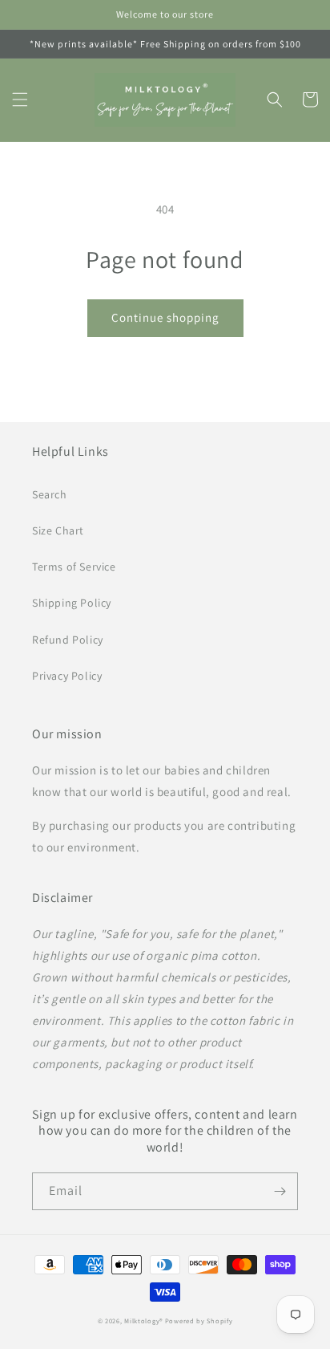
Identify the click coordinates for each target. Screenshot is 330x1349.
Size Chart (58, 530)
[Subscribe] (279, 1191)
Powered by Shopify (199, 1320)
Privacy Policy (67, 675)
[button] (20, 99)
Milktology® (143, 1320)
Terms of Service (74, 566)
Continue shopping (165, 317)
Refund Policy (67, 639)
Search (49, 494)
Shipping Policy (71, 602)
